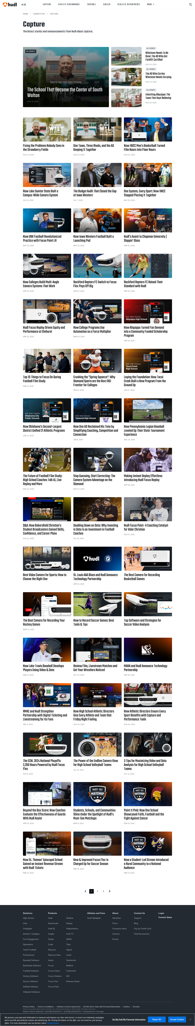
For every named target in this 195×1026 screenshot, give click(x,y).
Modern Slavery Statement (33, 1012)
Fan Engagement (31, 939)
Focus (51, 965)
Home (25, 14)
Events (115, 939)
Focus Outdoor (55, 976)
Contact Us (139, 913)
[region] (97, 1019)
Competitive (39, 14)
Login (161, 913)
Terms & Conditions (46, 1007)
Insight (51, 934)
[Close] (190, 1019)
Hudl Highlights (94, 918)
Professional (28, 955)
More (149, 4)
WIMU (69, 939)
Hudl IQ (51, 928)
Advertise (116, 918)
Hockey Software (30, 976)
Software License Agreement (68, 1007)
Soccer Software (30, 981)
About (115, 913)
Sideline (69, 918)
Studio (51, 939)
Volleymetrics (72, 928)
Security (136, 1007)
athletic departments (128, 4)
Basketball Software (32, 965)
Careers (116, 934)
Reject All (156, 1019)
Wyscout (52, 950)
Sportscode (53, 923)
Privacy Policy (29, 1007)
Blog (136, 923)
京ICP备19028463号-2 (54, 1012)
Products (52, 913)
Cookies (126, 1007)
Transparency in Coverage (93, 1012)
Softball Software (30, 986)
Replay (69, 923)
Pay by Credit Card (142, 928)
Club (25, 923)
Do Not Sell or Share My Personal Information (101, 1007)
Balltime (69, 965)
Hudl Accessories (141, 934)
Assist (50, 960)
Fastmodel (71, 971)
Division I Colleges (31, 934)
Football (91, 4)
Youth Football (29, 950)
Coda (50, 944)
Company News (119, 928)
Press (114, 923)
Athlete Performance (69, 4)
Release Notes (73, 981)
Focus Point (53, 986)
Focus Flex (53, 981)
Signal (69, 950)
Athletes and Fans (96, 913)
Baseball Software (31, 960)
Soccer (106, 4)
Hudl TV (70, 934)
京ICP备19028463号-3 (73, 1012)
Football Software (31, 971)
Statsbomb (71, 960)
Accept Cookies (177, 1019)
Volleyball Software (31, 992)
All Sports (30, 51)
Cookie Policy (53, 1023)
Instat (68, 955)
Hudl (50, 918)
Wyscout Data (54, 955)
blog (24, 4)
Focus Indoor (54, 971)
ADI (68, 976)
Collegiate (27, 928)
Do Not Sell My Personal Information (129, 1019)
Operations (28, 944)
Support (137, 918)
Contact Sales (165, 917)
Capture (47, 4)
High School (28, 918)
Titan (68, 944)
